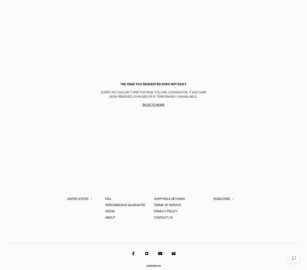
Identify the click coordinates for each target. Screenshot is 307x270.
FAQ (108, 199)
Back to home (153, 105)
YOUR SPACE (266, 8)
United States (78, 199)
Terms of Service (167, 205)
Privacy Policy (166, 211)
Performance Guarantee (125, 205)
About (110, 217)
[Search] (285, 8)
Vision (110, 211)
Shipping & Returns (169, 199)
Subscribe (221, 199)
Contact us (163, 217)
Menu (12, 8)
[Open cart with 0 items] (297, 8)
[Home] (153, 8)
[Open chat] (294, 258)
